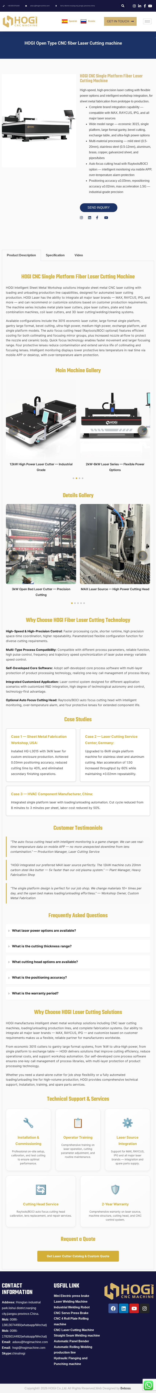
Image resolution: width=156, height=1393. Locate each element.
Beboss (125, 1388)
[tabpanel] (78, 765)
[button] (142, 431)
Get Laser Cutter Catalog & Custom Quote (78, 1256)
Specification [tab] (55, 255)
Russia (91, 21)
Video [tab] (79, 255)
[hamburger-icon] (147, 21)
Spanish (73, 21)
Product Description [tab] (21, 255)
